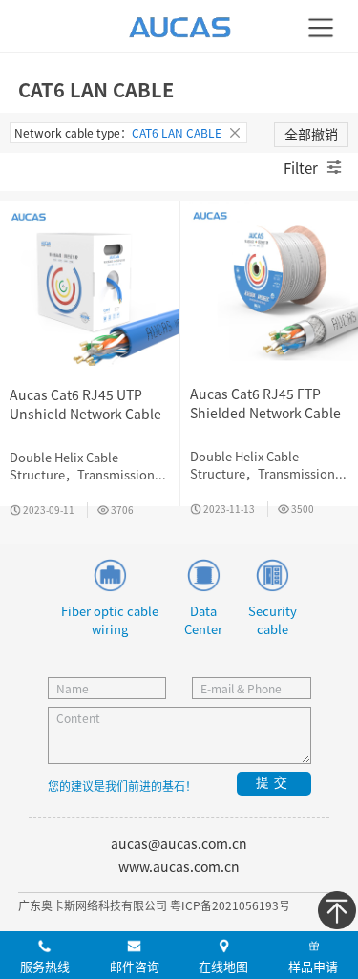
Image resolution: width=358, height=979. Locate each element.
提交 (274, 782)
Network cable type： (117, 132)
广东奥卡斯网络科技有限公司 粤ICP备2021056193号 (154, 905)
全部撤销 (311, 133)
